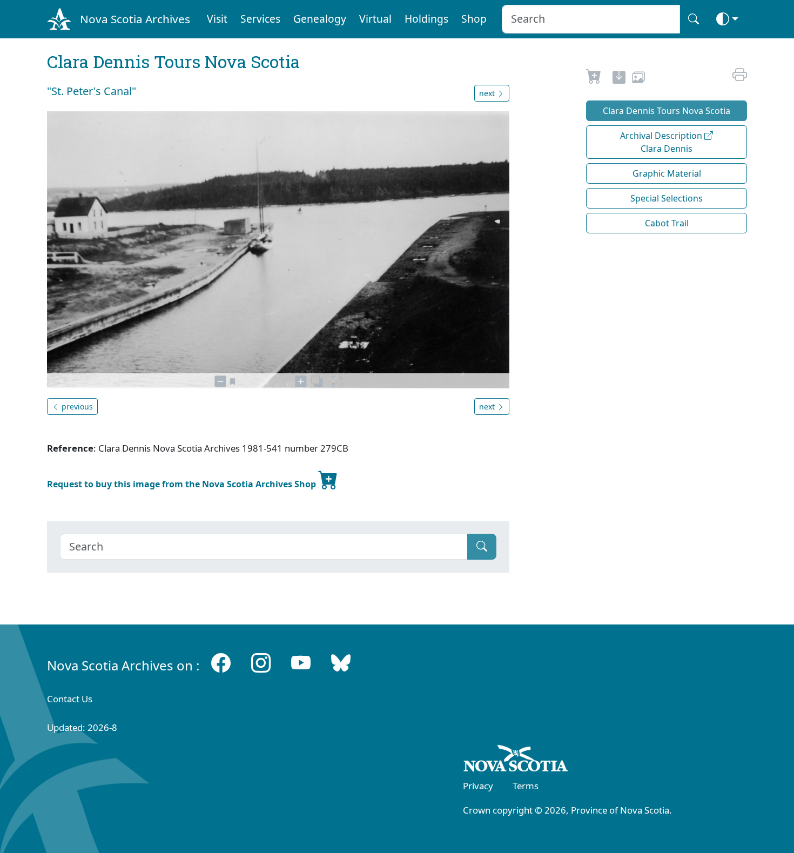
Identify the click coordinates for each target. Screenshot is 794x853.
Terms (526, 786)
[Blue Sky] (340, 663)
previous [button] (76, 406)
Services (260, 18)
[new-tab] (619, 79)
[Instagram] (261, 663)
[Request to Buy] (594, 79)
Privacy (478, 786)
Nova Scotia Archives (135, 18)
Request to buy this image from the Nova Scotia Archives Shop (182, 484)
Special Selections (666, 198)
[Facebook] (221, 663)
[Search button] (693, 19)
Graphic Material (666, 173)
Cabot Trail (667, 223)
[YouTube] (300, 663)
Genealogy (319, 18)
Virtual (375, 18)
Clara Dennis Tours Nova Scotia (666, 111)
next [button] (488, 93)
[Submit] (481, 547)
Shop (474, 18)
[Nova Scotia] (516, 761)
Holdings (426, 18)
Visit (217, 18)
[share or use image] (638, 79)
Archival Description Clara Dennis (662, 142)
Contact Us (69, 699)
